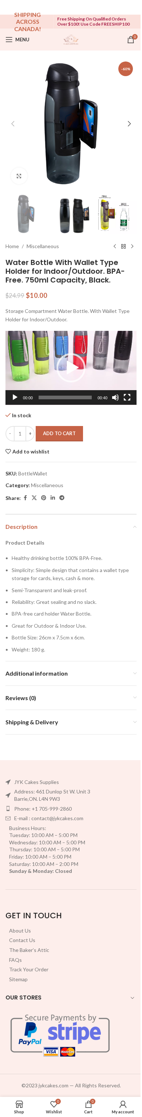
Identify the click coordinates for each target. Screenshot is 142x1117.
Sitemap (18, 979)
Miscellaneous (43, 246)
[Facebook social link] (25, 498)
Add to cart (59, 433)
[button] (12, 123)
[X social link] (34, 498)
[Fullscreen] (127, 401)
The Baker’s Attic (29, 950)
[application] (71, 368)
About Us (20, 930)
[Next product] (132, 246)
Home (12, 246)
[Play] (15, 401)
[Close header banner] (133, 7)
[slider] (65, 397)
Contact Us (22, 940)
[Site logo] (71, 39)
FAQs (15, 960)
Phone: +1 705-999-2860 (43, 809)
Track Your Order (28, 969)
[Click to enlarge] (19, 176)
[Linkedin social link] (52, 498)
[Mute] (115, 401)
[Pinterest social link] (43, 498)
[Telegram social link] (62, 498)
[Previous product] (114, 246)
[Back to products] (123, 246)
